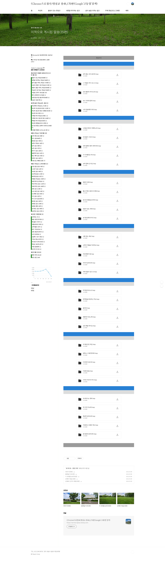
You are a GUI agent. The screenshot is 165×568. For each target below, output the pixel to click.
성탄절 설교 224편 (37, 204)
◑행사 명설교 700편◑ (39, 133)
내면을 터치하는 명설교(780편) (41, 80)
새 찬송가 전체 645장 (38, 242)
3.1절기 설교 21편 (37, 169)
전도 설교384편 (37, 138)
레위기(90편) (69, 472)
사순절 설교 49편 (37, 171)
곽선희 (40, 10)
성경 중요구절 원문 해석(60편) (40, 97)
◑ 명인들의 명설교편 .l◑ (39, 103)
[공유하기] (70, 458)
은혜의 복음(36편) (70, 479)
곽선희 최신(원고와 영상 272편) (41, 108)
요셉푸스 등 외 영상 (38, 237)
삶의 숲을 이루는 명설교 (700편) (41, 83)
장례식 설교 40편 (37, 158)
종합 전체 (75, 468)
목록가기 (98, 58)
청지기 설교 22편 (37, 151)
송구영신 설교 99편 (38, 208)
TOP (132, 552)
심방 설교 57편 (36, 148)
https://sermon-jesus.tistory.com (77, 523)
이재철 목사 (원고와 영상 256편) (41, 118)
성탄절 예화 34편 (37, 206)
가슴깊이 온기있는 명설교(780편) (41, 90)
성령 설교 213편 (37, 189)
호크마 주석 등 (36, 249)
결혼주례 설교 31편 (38, 153)
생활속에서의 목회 (37, 224)
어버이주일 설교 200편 (39, 186)
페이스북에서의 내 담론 (39, 95)
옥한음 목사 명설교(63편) (39, 121)
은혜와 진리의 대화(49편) (72, 481)
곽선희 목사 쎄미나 (38, 113)
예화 (127, 10)
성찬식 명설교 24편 (38, 143)
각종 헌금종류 (36, 247)
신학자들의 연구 (37, 227)
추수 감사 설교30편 (38, 199)
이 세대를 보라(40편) (71, 476)
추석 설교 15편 (36, 196)
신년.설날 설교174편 (38, 166)
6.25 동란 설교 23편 (38, 191)
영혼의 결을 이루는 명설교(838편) (41, 87)
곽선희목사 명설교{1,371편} (40, 106)
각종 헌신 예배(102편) (38, 161)
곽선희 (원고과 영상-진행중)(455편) (42, 111)
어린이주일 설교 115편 (39, 184)
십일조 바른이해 (37, 100)
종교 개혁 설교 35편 (38, 156)
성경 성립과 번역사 (38, 232)
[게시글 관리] (73, 458)
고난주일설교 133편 (38, 174)
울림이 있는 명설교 (54, 10)
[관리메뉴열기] (161, 282)
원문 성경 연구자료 (38, 219)
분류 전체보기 (38, 70)
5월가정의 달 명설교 (38, 181)
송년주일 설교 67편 (38, 211)
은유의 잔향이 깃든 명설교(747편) (41, 85)
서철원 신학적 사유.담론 (39, 92)
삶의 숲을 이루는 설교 (92, 10)
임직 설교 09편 (36, 146)
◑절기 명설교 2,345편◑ (39, 164)
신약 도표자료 (36, 234)
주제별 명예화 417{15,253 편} (40, 130)
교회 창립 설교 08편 (38, 136)
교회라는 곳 (36, 217)
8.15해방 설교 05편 (38, 194)
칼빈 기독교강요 (37, 229)
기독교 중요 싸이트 (38, 239)
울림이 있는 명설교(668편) (39, 78)
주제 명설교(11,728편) (112, 10)
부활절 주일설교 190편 (39, 179)
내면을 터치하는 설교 (73, 10)
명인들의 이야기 (37, 222)
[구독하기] (161, 286)
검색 (128, 3)
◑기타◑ (68, 468)
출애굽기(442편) (70, 474)
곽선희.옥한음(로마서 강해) (40, 123)
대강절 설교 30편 (37, 201)
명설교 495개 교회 (37, 244)
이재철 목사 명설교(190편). (40, 116)
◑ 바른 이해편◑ (37, 214)
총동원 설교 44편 (37, 141)
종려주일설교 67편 (37, 176)
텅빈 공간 (36, 257)
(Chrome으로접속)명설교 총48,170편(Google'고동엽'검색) (64, 3)
